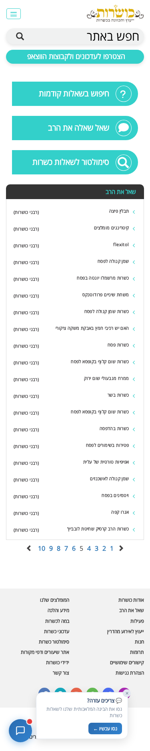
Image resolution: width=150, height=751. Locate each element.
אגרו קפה (120, 512)
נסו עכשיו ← (105, 728)
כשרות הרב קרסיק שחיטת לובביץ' (98, 529)
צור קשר (61, 672)
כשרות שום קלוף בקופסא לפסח (100, 361)
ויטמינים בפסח (115, 495)
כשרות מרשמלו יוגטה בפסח (103, 278)
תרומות (137, 652)
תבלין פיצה (119, 211)
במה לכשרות (57, 621)
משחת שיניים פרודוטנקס (105, 294)
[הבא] (29, 548)
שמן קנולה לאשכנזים (109, 478)
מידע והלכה (58, 610)
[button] (13, 13)
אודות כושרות (131, 599)
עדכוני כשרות (56, 631)
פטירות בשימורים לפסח (107, 445)
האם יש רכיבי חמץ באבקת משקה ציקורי (92, 328)
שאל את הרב (131, 610)
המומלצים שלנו (54, 599)
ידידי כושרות (57, 662)
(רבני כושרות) (26, 212)
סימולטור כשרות (54, 641)
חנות (139, 641)
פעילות (137, 621)
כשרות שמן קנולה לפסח (106, 311)
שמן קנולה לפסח (113, 261)
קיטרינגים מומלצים (111, 228)
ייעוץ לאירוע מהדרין (125, 631)
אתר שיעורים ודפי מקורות (45, 652)
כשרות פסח (118, 345)
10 (41, 548)
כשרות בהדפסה (114, 428)
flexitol (121, 244)
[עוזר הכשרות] (20, 730)
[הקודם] (121, 548)
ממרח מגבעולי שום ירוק (106, 378)
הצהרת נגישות (130, 672)
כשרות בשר (118, 395)
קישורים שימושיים (127, 662)
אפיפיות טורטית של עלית (106, 462)
